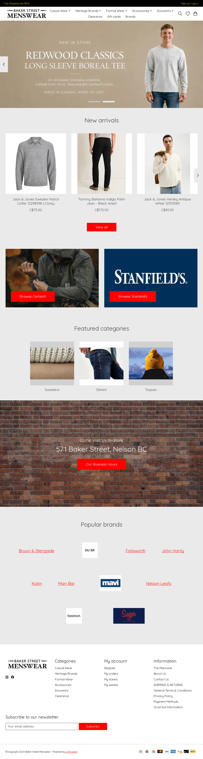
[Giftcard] (147, 752)
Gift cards (114, 16)
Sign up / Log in (189, 3)
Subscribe (93, 726)
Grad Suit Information (168, 707)
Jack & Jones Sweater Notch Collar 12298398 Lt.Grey (35, 201)
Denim (101, 389)
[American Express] (173, 752)
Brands (130, 16)
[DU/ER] (90, 550)
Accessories (63, 685)
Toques (151, 389)
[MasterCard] (160, 752)
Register (110, 668)
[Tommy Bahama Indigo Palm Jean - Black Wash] (101, 163)
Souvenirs (61, 690)
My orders (111, 673)
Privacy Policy (163, 696)
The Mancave (163, 668)
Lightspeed (71, 751)
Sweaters (52, 389)
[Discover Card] (179, 752)
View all (102, 227)
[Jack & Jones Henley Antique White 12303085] (167, 163)
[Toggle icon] (180, 13)
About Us (160, 673)
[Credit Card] (153, 752)
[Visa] (166, 752)
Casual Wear (63, 668)
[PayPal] (192, 752)
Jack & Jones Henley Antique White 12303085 (167, 201)
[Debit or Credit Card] (186, 752)
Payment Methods (166, 701)
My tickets (111, 679)
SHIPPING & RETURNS (168, 685)
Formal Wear (64, 679)
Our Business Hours (101, 464)
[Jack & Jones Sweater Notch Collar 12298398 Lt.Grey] (36, 163)
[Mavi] (110, 583)
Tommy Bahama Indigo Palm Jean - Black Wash (101, 201)
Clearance (95, 16)
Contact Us (161, 679)
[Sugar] (129, 616)
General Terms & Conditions (173, 690)
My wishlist (111, 685)
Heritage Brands (66, 673)
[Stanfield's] (74, 616)
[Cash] (140, 752)
